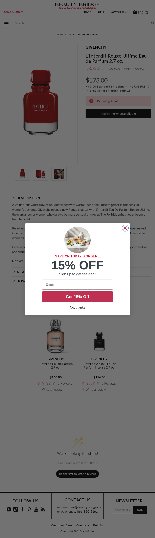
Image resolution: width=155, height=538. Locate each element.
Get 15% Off (77, 296)
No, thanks (77, 307)
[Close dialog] (125, 228)
